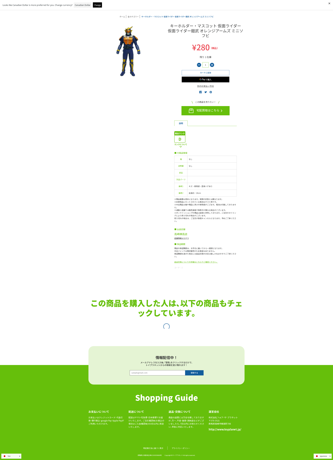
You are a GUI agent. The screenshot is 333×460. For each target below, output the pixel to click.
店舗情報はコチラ (181, 238)
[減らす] (199, 65)
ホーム (122, 16)
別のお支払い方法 (205, 86)
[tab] (181, 123)
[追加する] (212, 65)
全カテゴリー (133, 16)
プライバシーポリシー (181, 448)
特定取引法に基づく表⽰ (153, 448)
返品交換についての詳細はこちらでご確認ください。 (196, 262)
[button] (200, 92)
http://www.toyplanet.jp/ (225, 429)
